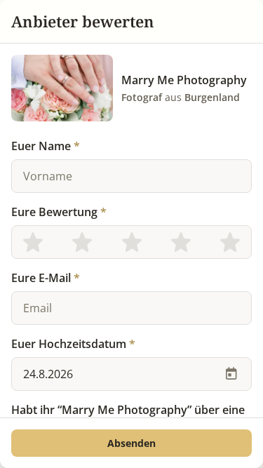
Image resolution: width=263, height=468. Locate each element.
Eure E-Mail (45, 278)
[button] (131, 443)
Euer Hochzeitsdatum (73, 344)
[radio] (33, 242)
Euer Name (45, 146)
